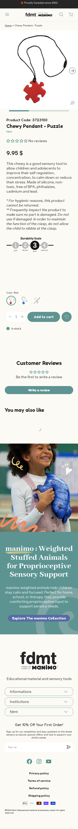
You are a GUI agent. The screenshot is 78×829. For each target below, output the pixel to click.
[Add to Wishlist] (67, 317)
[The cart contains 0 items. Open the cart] (70, 14)
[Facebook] (29, 761)
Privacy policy (39, 773)
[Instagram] (39, 761)
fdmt (9, 131)
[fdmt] (39, 14)
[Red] (11, 300)
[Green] (37, 300)
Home (8, 25)
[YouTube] (48, 761)
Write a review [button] (39, 390)
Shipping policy (39, 795)
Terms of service (39, 780)
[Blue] (24, 300)
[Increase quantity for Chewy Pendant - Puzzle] (22, 316)
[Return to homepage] (39, 660)
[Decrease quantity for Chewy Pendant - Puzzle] (10, 316)
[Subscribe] (68, 747)
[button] (17, 141)
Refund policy (39, 788)
